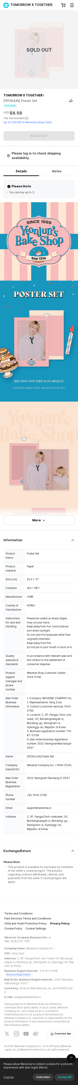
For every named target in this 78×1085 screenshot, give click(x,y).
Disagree (8, 1077)
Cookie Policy (13, 928)
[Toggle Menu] (72, 5)
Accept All (64, 1077)
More (36, 520)
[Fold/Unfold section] (39, 540)
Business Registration (18, 974)
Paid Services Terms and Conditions (27, 918)
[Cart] (63, 5)
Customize (43, 1077)
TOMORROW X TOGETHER (22, 95)
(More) (43, 1067)
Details (21, 171)
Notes (57, 171)
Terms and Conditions (18, 913)
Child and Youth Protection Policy (25, 923)
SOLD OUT (39, 136)
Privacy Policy (60, 923)
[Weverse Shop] (6, 5)
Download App (63, 1033)
